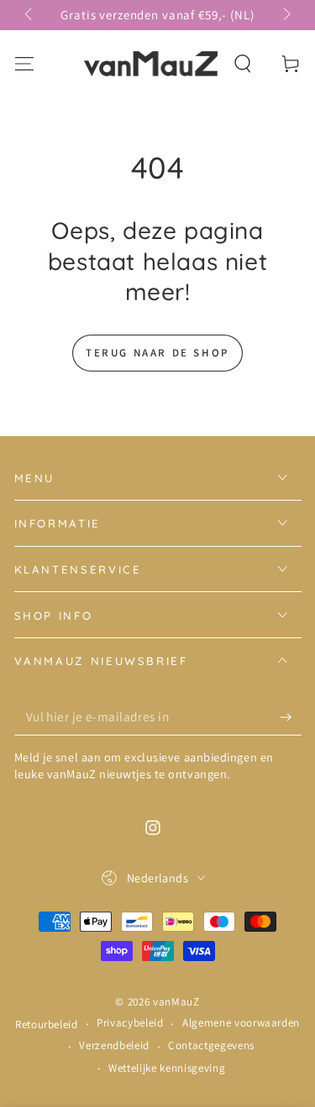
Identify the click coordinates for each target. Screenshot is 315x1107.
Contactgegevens (211, 1045)
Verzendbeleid (114, 1045)
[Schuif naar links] (29, 15)
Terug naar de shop (157, 353)
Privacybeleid (130, 1023)
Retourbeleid (46, 1024)
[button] (243, 63)
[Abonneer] (290, 717)
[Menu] (24, 63)
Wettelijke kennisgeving (166, 1068)
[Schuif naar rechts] (285, 15)
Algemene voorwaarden (241, 1023)
